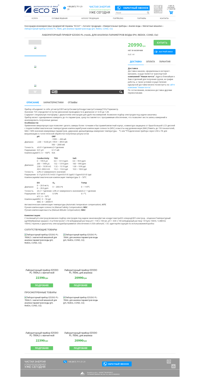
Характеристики (53, 102)
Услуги (35, 18)
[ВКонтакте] (53, 91)
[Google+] (156, 11)
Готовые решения (59, 18)
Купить (162, 42)
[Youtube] (56, 91)
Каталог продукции (90, 18)
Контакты (164, 18)
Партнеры (141, 18)
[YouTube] (160, 11)
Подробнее (42, 285)
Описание (33, 102)
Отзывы (72, 102)
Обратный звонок (135, 8)
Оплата (150, 61)
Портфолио (118, 18)
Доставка (136, 61)
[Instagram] (156, 7)
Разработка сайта (92, 372)
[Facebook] (160, 7)
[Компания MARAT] (82, 373)
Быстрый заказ (166, 52)
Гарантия (164, 61)
